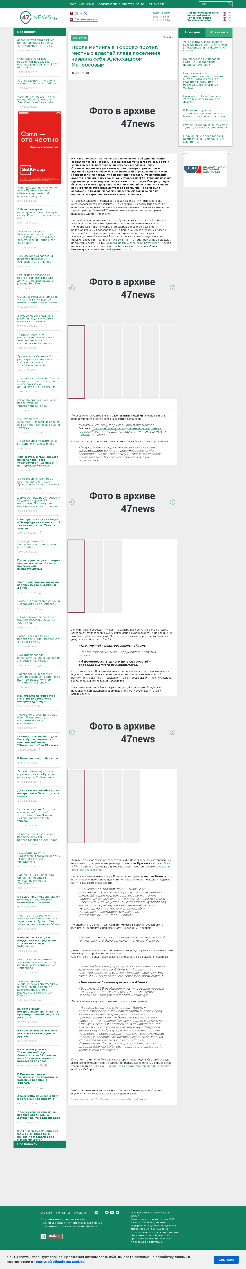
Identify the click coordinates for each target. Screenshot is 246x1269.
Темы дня (192, 32)
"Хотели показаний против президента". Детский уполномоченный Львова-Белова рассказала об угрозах (36, 817)
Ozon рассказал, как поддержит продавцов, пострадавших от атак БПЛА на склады (38, 65)
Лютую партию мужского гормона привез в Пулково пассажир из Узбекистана (36, 776)
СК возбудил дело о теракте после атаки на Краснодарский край (37, 405)
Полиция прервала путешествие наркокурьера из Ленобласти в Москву (38, 660)
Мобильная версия (71, 13)
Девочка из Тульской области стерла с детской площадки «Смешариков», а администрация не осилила (38, 385)
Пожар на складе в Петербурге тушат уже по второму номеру (205, 126)
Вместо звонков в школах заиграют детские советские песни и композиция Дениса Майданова (37, 966)
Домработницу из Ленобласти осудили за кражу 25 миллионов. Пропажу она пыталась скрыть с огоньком (38, 504)
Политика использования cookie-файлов (69, 1226)
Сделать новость (86, 19)
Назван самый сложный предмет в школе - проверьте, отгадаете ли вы (38, 641)
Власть (72, 4)
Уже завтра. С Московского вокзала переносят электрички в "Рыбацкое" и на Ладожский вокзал (205, 46)
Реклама (80, 1213)
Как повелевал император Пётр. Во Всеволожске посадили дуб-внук (201, 62)
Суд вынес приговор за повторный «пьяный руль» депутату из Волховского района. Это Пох (35, 281)
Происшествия (107, 4)
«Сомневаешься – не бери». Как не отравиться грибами (36, 84)
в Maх (132, 1094)
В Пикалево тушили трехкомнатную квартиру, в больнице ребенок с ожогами (204, 113)
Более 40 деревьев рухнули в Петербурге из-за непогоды (38, 605)
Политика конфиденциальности (63, 1219)
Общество (126, 4)
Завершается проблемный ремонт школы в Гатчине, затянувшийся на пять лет (35, 45)
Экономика (87, 4)
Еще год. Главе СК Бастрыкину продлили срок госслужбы (36, 546)
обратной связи (136, 1099)
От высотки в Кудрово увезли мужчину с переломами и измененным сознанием (38, 902)
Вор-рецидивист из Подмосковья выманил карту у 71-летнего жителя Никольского (38, 859)
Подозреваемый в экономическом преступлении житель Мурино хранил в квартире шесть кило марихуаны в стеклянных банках (38, 990)
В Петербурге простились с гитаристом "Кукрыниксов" (37, 445)
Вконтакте (107, 1212)
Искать (229, 3)
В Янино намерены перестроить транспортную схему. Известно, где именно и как (38, 216)
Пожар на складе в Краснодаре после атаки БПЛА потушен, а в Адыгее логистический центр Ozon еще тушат (36, 239)
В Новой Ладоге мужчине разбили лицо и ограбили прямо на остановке (35, 321)
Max (117, 1212)
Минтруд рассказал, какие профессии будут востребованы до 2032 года (37, 839)
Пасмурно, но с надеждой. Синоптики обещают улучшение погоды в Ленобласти (35, 881)
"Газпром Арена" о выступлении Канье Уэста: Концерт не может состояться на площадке (36, 341)
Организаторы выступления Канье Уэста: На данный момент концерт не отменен (37, 302)
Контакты (63, 1213)
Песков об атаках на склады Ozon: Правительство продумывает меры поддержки (37, 721)
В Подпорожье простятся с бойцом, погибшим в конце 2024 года (36, 622)
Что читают (219, 32)
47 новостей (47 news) (147, 1213)
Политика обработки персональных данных (71, 1223)
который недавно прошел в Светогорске (133, 243)
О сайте (46, 1213)
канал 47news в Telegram (111, 1094)
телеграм (81, 13)
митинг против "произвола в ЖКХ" (139, 1066)
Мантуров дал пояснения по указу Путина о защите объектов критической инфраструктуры (37, 194)
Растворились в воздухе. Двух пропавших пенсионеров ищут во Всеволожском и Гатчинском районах (38, 680)
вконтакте (76, 13)
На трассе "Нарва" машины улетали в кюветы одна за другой (202, 99)
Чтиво (140, 4)
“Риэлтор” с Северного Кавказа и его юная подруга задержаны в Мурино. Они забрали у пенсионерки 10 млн (38, 922)
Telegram (112, 1212)
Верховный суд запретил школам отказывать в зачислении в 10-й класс (35, 261)
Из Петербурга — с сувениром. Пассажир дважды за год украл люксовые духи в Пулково (38, 425)
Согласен (226, 1259)
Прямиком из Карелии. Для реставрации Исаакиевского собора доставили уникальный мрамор (37, 363)
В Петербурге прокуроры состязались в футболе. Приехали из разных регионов (38, 484)
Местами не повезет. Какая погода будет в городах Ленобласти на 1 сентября (36, 102)
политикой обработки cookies (59, 1262)
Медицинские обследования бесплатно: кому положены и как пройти (203, 139)
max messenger (85, 13)
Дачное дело (156, 4)
